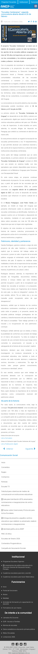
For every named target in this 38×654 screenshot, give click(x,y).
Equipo (3, 472)
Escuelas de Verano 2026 (10, 539)
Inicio (3, 462)
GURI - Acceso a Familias (11, 621)
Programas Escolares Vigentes (13, 561)
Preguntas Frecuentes (9, 2)
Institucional (24, 2)
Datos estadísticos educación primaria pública (19, 629)
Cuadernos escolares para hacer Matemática (18, 577)
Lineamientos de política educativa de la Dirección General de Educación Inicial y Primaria (17, 567)
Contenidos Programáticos (11, 543)
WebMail (6, 598)
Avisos (5, 594)
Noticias (4, 482)
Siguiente (29, 449)
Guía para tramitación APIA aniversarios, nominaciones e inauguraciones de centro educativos (17, 502)
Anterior (9, 449)
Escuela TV (5, 486)
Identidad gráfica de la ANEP (13, 529)
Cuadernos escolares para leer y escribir (17, 573)
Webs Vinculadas (9, 633)
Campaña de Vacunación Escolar (13, 548)
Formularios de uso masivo (12, 608)
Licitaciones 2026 (9, 637)
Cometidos (5, 467)
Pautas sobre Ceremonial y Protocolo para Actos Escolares (18, 511)
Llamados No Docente (10, 618)
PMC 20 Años (6, 534)
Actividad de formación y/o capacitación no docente (18, 603)
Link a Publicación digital (9, 444)
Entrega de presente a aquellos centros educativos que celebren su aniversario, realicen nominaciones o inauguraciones (18, 521)
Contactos (5, 477)
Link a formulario (6, 438)
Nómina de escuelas (10, 625)
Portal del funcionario (10, 590)
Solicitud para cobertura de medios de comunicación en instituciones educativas (17, 492)
